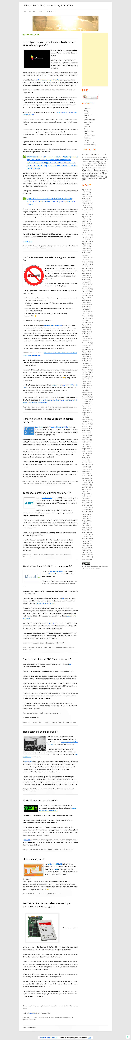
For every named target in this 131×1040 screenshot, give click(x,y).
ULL (51, 409)
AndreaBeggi (88, 115)
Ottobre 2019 (86, 374)
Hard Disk (47, 1017)
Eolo (106, 159)
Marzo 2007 (85, 552)
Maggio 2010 (86, 469)
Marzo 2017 (85, 433)
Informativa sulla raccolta (48, 1038)
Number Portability (28, 409)
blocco (102, 155)
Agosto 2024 (86, 244)
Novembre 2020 (87, 345)
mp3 (48, 894)
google (98, 162)
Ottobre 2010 (86, 462)
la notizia (32, 1013)
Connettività (41, 407)
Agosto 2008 (86, 514)
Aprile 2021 (85, 334)
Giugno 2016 (85, 437)
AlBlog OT (87, 108)
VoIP (46, 407)
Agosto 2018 (86, 406)
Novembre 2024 (87, 237)
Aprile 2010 (85, 471)
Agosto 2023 (86, 271)
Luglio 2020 (85, 354)
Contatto (32, 11)
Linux (89, 164)
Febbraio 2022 (86, 311)
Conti (62, 481)
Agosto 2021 (86, 325)
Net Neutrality (100, 164)
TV (87, 178)
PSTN (56, 647)
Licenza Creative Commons (95, 568)
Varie (36, 246)
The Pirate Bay (102, 176)
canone (52, 407)
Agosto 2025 (86, 217)
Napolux (86, 140)
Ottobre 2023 (86, 266)
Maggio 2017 (86, 428)
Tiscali (70, 647)
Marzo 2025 (85, 228)
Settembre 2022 (86, 295)
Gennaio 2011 (86, 460)
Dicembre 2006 (86, 559)
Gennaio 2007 (86, 557)
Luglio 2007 (85, 543)
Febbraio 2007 (86, 554)
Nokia (57, 849)
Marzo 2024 (85, 255)
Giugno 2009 (85, 491)
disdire (62, 407)
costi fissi (56, 407)
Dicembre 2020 (86, 343)
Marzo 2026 (85, 201)
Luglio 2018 (85, 408)
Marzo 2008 (85, 525)
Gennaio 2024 (86, 259)
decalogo (71, 481)
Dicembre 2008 (86, 505)
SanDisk (58, 1017)
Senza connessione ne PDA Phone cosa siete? (47, 659)
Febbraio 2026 (86, 203)
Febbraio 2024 (86, 257)
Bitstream (52, 481)
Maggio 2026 (86, 196)
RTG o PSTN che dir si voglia (44, 604)
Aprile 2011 (85, 458)
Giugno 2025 (85, 221)
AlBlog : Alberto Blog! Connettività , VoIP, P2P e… (49, 5)
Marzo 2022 (85, 309)
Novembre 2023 (87, 264)
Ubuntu (91, 178)
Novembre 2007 (87, 534)
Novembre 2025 (87, 210)
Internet (53, 722)
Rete (46, 481)
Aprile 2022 (85, 307)
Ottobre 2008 (86, 509)
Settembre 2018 (86, 404)
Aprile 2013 (85, 442)
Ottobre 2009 (86, 485)
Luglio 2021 (85, 327)
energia (48, 789)
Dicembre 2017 (86, 424)
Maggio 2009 (86, 494)
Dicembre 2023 (86, 262)
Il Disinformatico (89, 131)
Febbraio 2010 (86, 476)
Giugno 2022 (85, 302)
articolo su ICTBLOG (55, 864)
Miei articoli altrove (51, 11)
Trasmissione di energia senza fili (40, 731)
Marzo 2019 (85, 390)
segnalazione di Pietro (57, 571)
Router (60, 647)
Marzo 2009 (85, 498)
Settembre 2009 (86, 487)
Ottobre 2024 (86, 239)
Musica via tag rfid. (33, 859)
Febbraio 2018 (86, 419)
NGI (90, 165)
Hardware (75, 246)
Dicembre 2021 (86, 316)
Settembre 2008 (86, 512)
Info (40, 11)
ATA (44, 647)
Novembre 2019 (87, 372)
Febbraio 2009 (86, 500)
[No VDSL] (90, 97)
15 (47, 45)
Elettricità (37, 789)
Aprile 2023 (85, 280)
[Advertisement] (95, 59)
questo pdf (28, 762)
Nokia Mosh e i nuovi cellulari (38, 800)
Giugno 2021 (85, 329)
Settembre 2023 (86, 268)
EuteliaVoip (67, 407)
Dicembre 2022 (86, 289)
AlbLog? (86, 113)
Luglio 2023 (85, 273)
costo (63, 246)
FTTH (44, 483)
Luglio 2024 (85, 246)
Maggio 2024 (86, 250)
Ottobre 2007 (86, 536)
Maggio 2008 (86, 521)
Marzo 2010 (85, 473)
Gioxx (85, 129)
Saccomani (65, 647)
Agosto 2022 (86, 298)
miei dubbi (27, 840)
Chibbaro (58, 481)
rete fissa (58, 483)
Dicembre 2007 (86, 532)
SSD (72, 1017)
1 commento (67, 483)
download (101, 159)
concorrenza (58, 246)
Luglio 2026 (85, 192)
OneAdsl (51, 574)
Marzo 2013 (85, 444)
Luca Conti (38, 427)
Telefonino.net (47, 498)
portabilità (36, 409)
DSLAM (51, 623)
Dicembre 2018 (86, 397)
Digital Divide (93, 159)
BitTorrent (95, 154)
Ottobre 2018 (86, 401)
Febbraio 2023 (86, 284)
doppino (37, 483)
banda (88, 155)
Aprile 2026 (85, 199)
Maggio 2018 (86, 412)
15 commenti (44, 248)
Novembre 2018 (87, 399)
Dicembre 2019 (86, 370)
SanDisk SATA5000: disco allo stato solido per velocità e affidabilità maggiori (47, 905)
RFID (56, 869)
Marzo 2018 (85, 417)
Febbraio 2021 (86, 338)
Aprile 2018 (85, 415)
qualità (103, 168)
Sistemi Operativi (65, 1017)
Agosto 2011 (86, 455)
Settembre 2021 (86, 322)
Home (24, 11)
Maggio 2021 (86, 331)
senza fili (61, 555)
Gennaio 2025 (86, 232)
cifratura (89, 157)
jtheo (85, 133)
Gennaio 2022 (86, 313)
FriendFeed (69, 246)
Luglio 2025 (85, 219)
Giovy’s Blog (87, 126)
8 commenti (58, 409)
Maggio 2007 (86, 548)
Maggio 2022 (86, 304)
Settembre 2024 (86, 241)
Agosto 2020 (86, 352)
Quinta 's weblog (89, 142)
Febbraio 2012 (86, 451)
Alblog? (86, 111)
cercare (42, 722)
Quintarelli (30, 248)
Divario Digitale (31, 483)
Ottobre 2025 (86, 212)
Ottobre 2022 (86, 293)
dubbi (48, 849)
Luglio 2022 (85, 300)
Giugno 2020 (85, 356)
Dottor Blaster (88, 122)
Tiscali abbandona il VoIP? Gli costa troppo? (46, 566)
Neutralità (85, 165)
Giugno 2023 (85, 275)
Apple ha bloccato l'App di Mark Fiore (48, 80)
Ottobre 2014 (86, 440)
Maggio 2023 (86, 277)
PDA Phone (55, 555)
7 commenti (27, 557)
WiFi (105, 178)
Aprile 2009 (85, 496)
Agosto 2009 (86, 489)
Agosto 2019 (86, 379)
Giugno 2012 (85, 446)
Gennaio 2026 (86, 205)
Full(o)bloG (87, 124)
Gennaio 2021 (86, 340)
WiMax (84, 180)
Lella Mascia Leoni (89, 135)
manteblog (87, 138)
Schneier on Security (90, 144)
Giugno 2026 (85, 194)
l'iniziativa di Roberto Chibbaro (59, 427)
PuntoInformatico (96, 168)
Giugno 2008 (85, 518)
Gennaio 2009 (86, 503)
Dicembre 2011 (86, 453)
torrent (84, 178)
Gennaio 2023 (86, 286)
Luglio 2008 (85, 516)
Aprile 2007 (85, 550)
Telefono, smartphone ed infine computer (45, 492)
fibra (41, 483)
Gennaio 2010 (86, 478)
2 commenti (71, 849)
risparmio (35, 248)
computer (51, 246)
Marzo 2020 (85, 363)
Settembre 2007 (86, 539)
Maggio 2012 (86, 449)
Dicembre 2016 (86, 435)
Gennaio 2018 (86, 422)
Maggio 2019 (86, 385)
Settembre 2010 (86, 464)
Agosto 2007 (86, 541)
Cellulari (46, 246)
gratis (103, 161)
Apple (42, 246)
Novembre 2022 (87, 291)
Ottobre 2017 (86, 426)
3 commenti (27, 649)
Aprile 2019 (85, 388)
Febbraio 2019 (86, 392)
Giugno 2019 (85, 383)
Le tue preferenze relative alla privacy (73, 1038)
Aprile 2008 (85, 523)
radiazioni (66, 789)
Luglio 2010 (85, 467)
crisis (85, 117)
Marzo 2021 (85, 336)
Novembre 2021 (87, 318)
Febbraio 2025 (86, 230)
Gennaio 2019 (86, 395)
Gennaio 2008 (86, 530)
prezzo (25, 248)
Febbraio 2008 (86, 527)
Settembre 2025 (86, 214)
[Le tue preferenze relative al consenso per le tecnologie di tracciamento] (128, 1037)
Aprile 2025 (85, 226)
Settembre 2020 (86, 349)
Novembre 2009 (87, 482)
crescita (66, 481)
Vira (94, 178)
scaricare (91, 173)
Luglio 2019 (85, 381)
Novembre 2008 (87, 507)
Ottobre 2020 (86, 347)
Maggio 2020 (86, 358)
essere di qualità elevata (53, 325)
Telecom (47, 409)
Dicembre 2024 (86, 235)
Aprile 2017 (85, 431)
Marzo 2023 (85, 282)
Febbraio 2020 (86, 365)
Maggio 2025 (86, 223)
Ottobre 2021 (86, 320)
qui (70, 664)
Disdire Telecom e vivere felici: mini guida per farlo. (50, 257)
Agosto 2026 (86, 190)
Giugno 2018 (85, 410)
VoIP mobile (67, 555)
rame (54, 483)
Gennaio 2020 (86, 368)
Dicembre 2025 (86, 208)
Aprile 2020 (85, 361)
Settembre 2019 (86, 376)
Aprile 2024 (85, 253)
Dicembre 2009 (86, 480)
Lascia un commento (70, 722)
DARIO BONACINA (89, 120)
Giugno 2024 (85, 248)
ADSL (84, 155)
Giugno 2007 (85, 545)
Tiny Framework (31, 1027)
